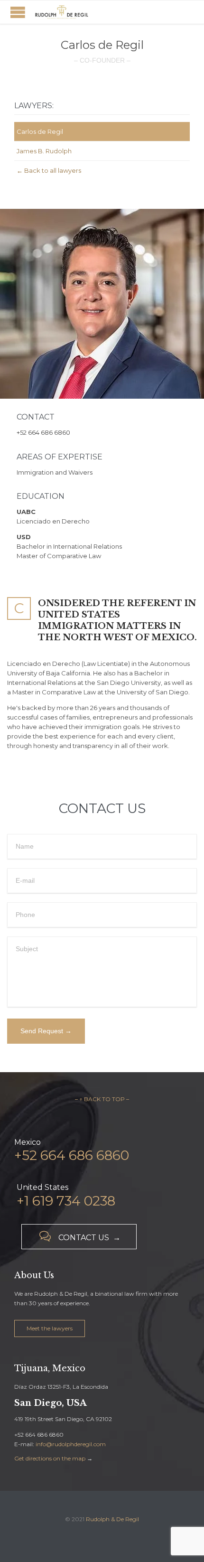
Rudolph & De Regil (112, 1519)
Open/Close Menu (18, 12)
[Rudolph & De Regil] (61, 12)
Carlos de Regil (40, 131)
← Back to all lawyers (49, 170)
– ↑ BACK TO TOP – (102, 1099)
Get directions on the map (49, 1458)
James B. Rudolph (44, 151)
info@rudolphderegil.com (71, 1444)
